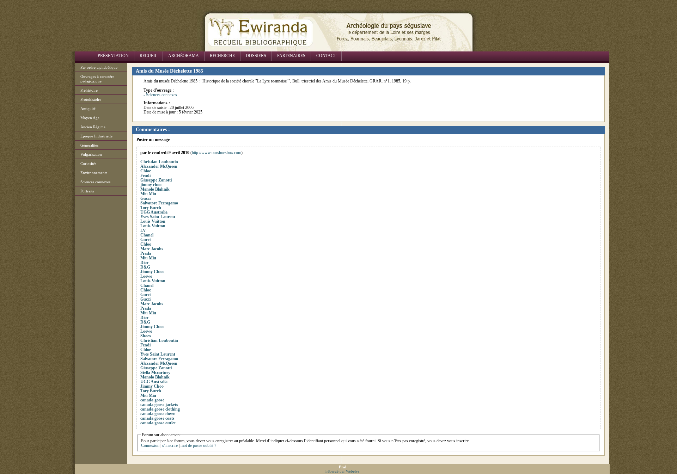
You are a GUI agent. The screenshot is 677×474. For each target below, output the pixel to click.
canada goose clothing (160, 409)
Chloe (145, 170)
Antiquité (88, 108)
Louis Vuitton (152, 221)
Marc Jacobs (151, 248)
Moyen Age (89, 118)
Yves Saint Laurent (157, 216)
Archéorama (183, 55)
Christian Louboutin (159, 161)
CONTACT (326, 55)
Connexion (150, 445)
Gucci (145, 198)
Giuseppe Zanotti (156, 180)
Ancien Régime (92, 127)
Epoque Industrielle (96, 136)
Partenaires (291, 55)
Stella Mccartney (155, 372)
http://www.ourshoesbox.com (216, 152)
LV (143, 230)
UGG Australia (153, 212)
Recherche (222, 55)
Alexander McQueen (158, 166)
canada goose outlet (158, 422)
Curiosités (88, 163)
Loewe (146, 276)
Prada (145, 253)
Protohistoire (90, 99)
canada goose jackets (159, 404)
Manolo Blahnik (155, 189)
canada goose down (158, 413)
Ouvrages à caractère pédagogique (97, 78)
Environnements (93, 173)
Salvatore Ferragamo (159, 203)
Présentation (113, 55)
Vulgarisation (91, 154)
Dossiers (256, 55)
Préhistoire (89, 90)
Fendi (145, 175)
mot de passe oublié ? (198, 445)
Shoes (145, 335)
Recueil (148, 55)
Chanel (146, 235)
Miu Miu (148, 193)
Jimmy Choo (152, 271)
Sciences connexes (95, 182)
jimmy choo (150, 184)
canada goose (152, 400)
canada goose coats (157, 418)
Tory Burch (150, 207)
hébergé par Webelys (342, 471)
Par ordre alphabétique (98, 67)
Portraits (87, 191)
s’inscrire (170, 445)
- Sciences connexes (160, 94)
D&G (145, 267)
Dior (144, 262)
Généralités (89, 145)
